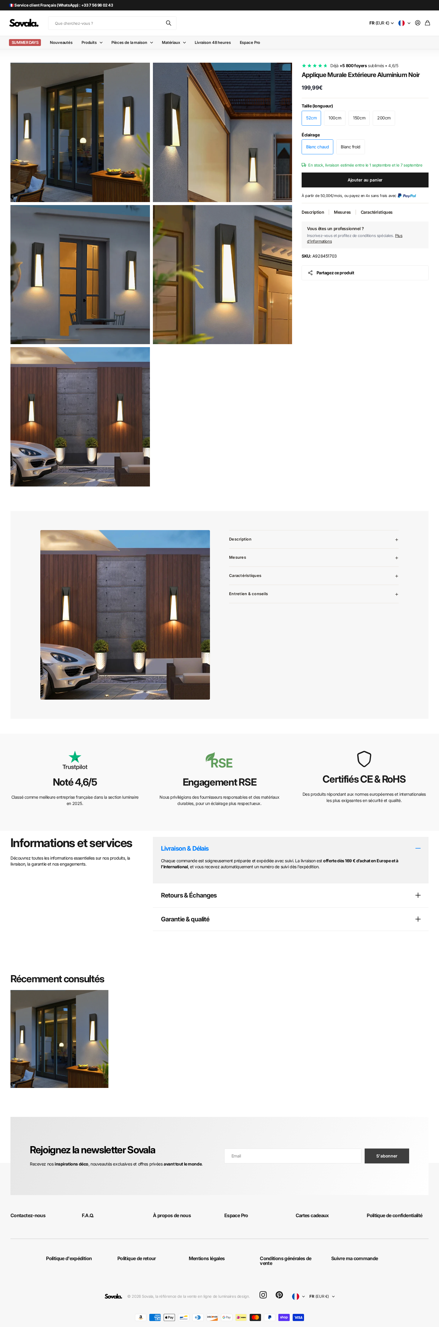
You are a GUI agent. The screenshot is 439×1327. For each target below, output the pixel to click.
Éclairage (311, 134)
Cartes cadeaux (312, 1215)
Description (313, 212)
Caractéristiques (377, 212)
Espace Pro (250, 42)
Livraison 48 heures (213, 42)
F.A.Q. (88, 1215)
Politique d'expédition (69, 1258)
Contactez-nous (27, 1215)
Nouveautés (61, 42)
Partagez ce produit (335, 272)
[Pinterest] (279, 1295)
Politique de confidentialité (394, 1215)
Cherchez (169, 23)
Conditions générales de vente (285, 1260)
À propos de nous (172, 1215)
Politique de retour (136, 1258)
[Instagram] (263, 1295)
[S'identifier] (417, 23)
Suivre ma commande (354, 1258)
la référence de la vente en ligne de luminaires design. (202, 1296)
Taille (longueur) (317, 105)
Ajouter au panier (365, 179)
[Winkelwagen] (427, 23)
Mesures (342, 212)
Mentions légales (207, 1258)
